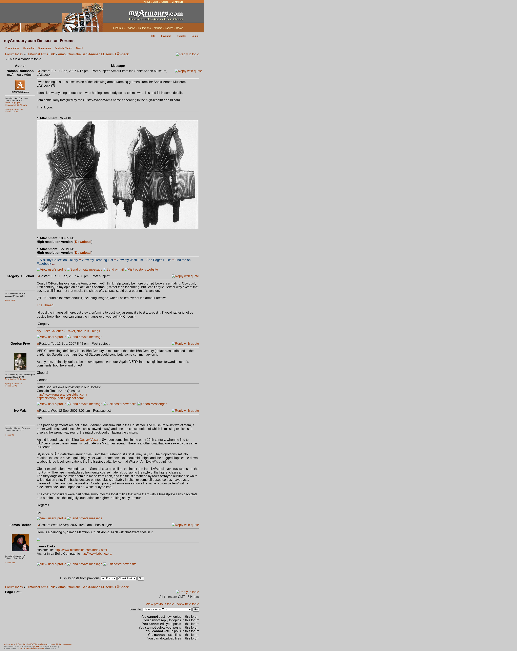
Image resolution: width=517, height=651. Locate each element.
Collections (144, 28)
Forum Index (14, 54)
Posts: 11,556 (11, 111)
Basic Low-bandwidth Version (30, 649)
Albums (158, 28)
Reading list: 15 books (15, 379)
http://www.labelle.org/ (96, 553)
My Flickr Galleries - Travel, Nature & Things (68, 331)
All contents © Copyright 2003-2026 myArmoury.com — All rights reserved (38, 644)
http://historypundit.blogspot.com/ (60, 398)
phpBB (36, 646)
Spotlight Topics (63, 48)
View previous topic (160, 604)
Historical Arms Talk (40, 54)
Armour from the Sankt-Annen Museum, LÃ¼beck (93, 54)
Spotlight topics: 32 (14, 109)
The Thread (45, 305)
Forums (169, 28)
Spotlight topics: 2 (13, 383)
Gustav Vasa (89, 439)
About (146, 2)
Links (155, 2)
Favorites (166, 36)
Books (180, 28)
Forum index (12, 48)
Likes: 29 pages (12, 103)
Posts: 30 (9, 435)
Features (117, 28)
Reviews (130, 28)
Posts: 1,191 (11, 386)
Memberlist (29, 48)
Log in (195, 36)
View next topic (188, 604)
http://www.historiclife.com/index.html (81, 550)
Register (181, 36)
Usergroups (44, 48)
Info (153, 36)
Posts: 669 (10, 300)
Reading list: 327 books (16, 105)
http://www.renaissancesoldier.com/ (62, 394)
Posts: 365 (10, 563)
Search (165, 2)
